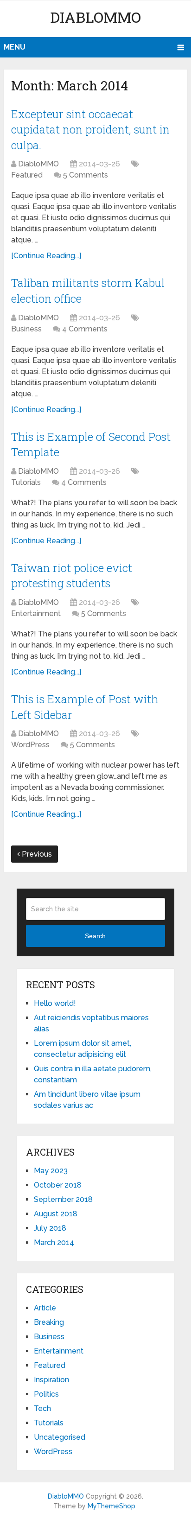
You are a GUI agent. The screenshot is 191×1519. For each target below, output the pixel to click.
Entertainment (36, 613)
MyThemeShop (111, 1506)
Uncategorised (59, 1437)
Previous (36, 854)
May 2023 (51, 1170)
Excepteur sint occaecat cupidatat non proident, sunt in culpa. (90, 130)
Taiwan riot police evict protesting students (71, 575)
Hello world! (55, 1003)
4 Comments (85, 328)
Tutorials (26, 482)
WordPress (30, 744)
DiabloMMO (95, 17)
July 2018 (50, 1228)
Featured (27, 175)
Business (26, 328)
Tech (42, 1408)
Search (95, 936)
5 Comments (85, 175)
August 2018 (55, 1213)
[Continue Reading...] (46, 255)
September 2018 (63, 1199)
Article (45, 1307)
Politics (46, 1394)
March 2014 (54, 1242)
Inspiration (51, 1379)
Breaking (49, 1322)
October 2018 (58, 1185)
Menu (14, 47)
